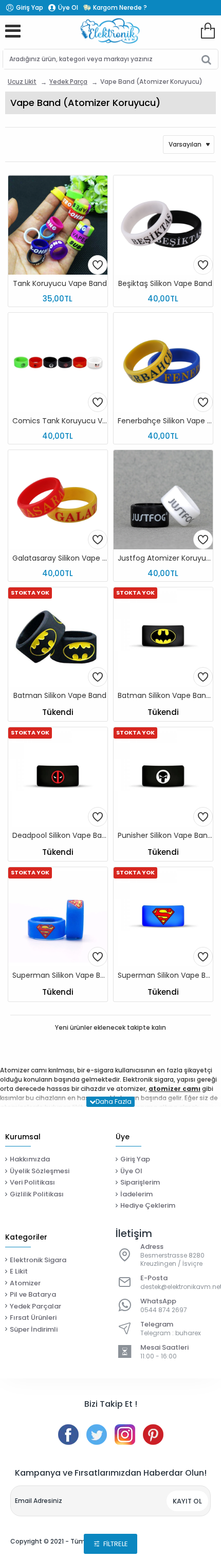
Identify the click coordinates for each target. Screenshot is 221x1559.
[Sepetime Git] (207, 30)
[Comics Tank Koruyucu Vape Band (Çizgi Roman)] (57, 362)
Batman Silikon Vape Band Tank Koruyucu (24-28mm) (165, 696)
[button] (97, 265)
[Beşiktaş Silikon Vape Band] (163, 225)
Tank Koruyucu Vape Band (60, 284)
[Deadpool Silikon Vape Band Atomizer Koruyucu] (57, 777)
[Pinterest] (153, 1434)
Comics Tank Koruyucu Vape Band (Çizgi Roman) (59, 421)
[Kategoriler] (13, 30)
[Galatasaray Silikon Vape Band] (57, 499)
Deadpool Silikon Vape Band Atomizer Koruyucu (59, 835)
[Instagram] (125, 1434)
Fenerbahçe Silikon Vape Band (165, 421)
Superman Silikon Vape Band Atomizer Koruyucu (165, 975)
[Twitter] (96, 1434)
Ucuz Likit (22, 81)
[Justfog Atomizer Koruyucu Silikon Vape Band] (163, 499)
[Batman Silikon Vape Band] (57, 637)
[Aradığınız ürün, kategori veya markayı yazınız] (206, 59)
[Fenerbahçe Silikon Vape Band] (163, 362)
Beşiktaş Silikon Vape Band (165, 284)
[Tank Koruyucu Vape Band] (57, 225)
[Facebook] (68, 1434)
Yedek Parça (68, 81)
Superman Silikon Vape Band (59, 975)
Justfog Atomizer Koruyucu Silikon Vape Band (165, 558)
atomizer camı (174, 1088)
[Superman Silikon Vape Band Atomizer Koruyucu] (163, 916)
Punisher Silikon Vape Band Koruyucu (165, 835)
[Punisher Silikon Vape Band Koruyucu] (163, 777)
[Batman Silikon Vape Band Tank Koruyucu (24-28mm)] (163, 637)
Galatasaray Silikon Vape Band (59, 558)
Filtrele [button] (115, 1544)
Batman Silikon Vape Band (59, 696)
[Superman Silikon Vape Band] (57, 916)
